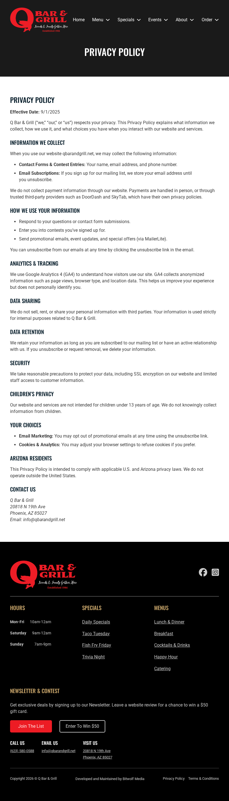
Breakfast (163, 633)
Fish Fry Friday (96, 645)
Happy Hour (166, 657)
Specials (126, 19)
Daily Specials (96, 622)
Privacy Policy (174, 778)
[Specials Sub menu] (139, 20)
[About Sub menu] (192, 20)
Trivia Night (93, 657)
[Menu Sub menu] (108, 20)
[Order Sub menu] (216, 20)
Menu (97, 19)
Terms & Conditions (203, 778)
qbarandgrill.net (78, 153)
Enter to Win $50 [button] (82, 726)
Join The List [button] (31, 726)
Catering (162, 668)
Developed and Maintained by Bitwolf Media (109, 779)
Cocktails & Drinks (172, 645)
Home (79, 19)
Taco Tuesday (96, 633)
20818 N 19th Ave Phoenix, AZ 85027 (97, 754)
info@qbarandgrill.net (44, 519)
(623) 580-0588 (22, 751)
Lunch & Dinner (169, 622)
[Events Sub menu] (166, 20)
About (181, 19)
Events (154, 19)
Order (207, 19)
